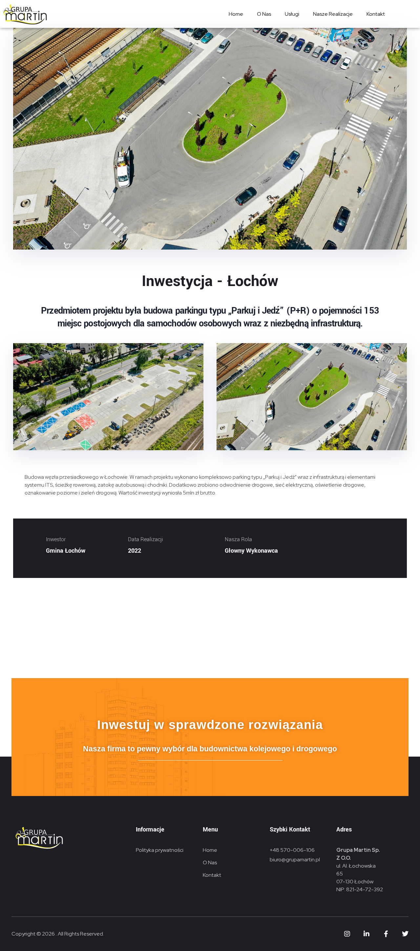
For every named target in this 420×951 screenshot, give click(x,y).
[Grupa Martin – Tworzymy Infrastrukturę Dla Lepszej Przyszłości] (24, 14)
